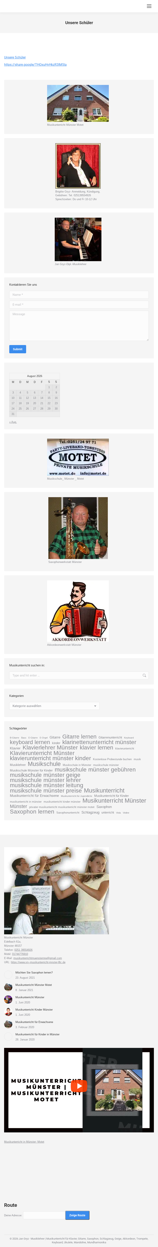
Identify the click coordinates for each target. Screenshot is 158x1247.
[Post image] (8, 975)
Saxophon (104, 807)
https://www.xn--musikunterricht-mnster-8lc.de (38, 962)
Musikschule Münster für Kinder (31, 770)
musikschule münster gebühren (95, 770)
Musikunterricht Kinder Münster (34, 1009)
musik (137, 759)
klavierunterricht (124, 748)
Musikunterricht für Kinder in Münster (37, 1034)
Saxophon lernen (32, 812)
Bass (23, 737)
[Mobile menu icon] (149, 6)
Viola (118, 812)
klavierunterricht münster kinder (50, 758)
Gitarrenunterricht (110, 737)
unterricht (107, 812)
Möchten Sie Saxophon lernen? (34, 972)
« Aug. (13, 422)
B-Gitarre (14, 737)
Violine (126, 812)
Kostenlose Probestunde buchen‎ (112, 759)
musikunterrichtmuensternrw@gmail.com (37, 958)
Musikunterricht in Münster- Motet (24, 1141)
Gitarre (55, 737)
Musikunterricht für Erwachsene (34, 796)
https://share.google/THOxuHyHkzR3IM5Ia (35, 65)
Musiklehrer (18, 765)
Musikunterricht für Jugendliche (76, 796)
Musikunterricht (104, 790)
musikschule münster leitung (46, 785)
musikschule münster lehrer (45, 780)
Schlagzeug (90, 812)
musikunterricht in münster (26, 801)
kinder (56, 743)
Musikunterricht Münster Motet (33, 984)
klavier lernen (96, 748)
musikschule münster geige (45, 775)
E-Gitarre (33, 737)
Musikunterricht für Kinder (111, 795)
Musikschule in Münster (77, 765)
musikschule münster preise (46, 791)
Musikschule (44, 764)
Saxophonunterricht (67, 812)
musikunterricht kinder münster (62, 801)
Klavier (15, 748)
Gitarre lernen (79, 737)
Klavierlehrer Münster (50, 748)
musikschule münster (106, 765)
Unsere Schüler (15, 57)
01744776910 (20, 954)
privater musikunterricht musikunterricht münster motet (61, 807)
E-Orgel (44, 737)
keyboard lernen (30, 742)
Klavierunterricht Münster (42, 753)
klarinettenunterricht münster (99, 742)
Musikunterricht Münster (114, 800)
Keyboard (129, 737)
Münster (18, 806)
